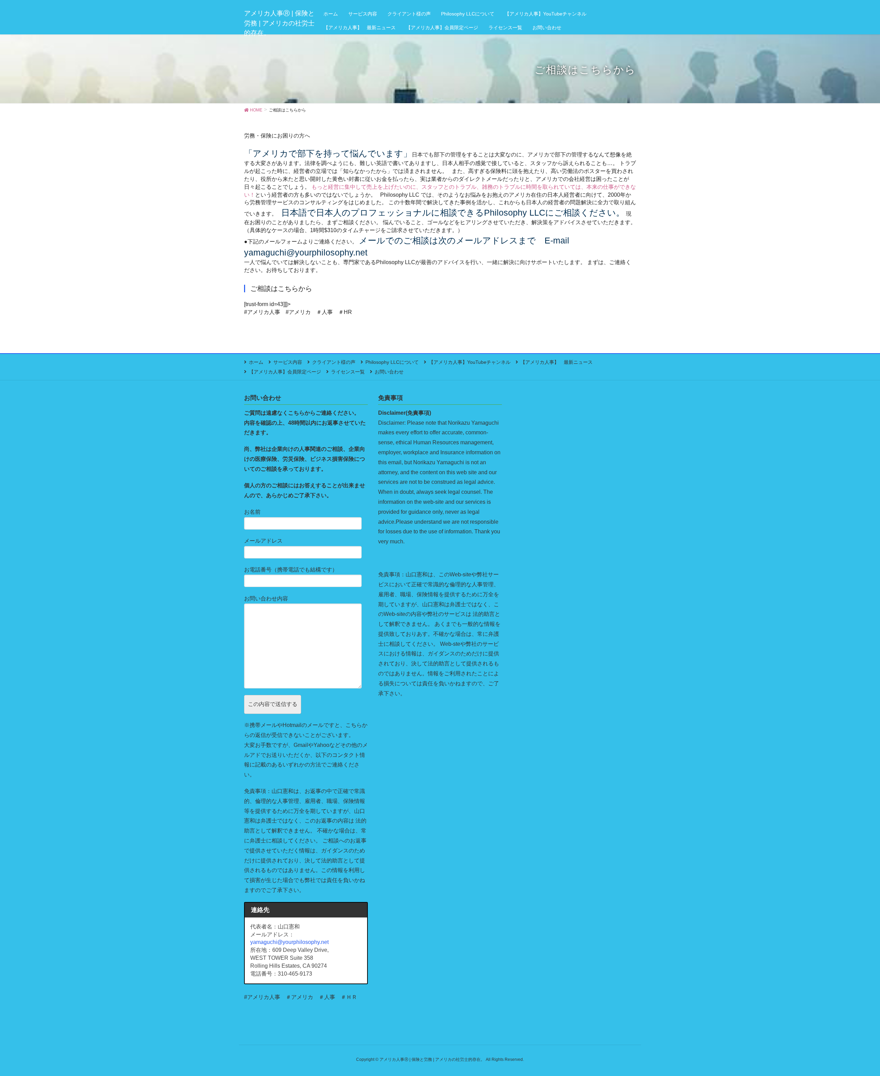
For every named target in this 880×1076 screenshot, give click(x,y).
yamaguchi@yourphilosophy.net (289, 942)
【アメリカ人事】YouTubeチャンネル (469, 362)
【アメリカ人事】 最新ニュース (556, 362)
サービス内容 (287, 362)
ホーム (256, 362)
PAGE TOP (854, 1037)
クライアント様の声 (333, 362)
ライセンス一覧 (348, 371)
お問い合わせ (389, 371)
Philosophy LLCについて (392, 362)
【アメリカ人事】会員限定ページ (285, 371)
